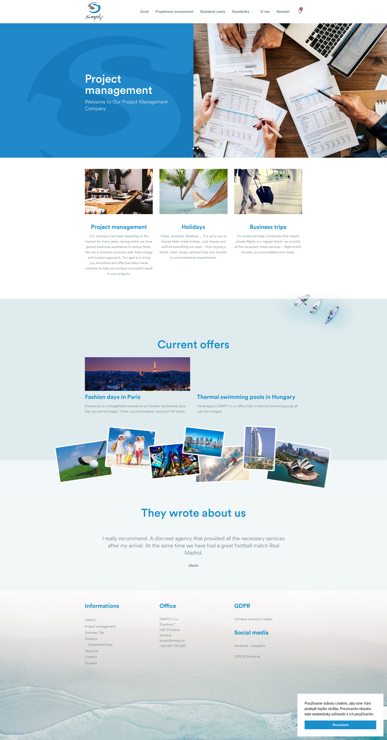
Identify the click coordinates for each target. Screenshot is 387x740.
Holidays (91, 639)
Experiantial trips (100, 644)
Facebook (241, 645)
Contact (91, 657)
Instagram (258, 645)
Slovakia (91, 663)
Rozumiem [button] (340, 725)
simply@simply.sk (172, 640)
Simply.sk (253, 656)
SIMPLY (91, 620)
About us (91, 651)
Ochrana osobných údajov (253, 619)
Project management (100, 626)
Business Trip (94, 632)
